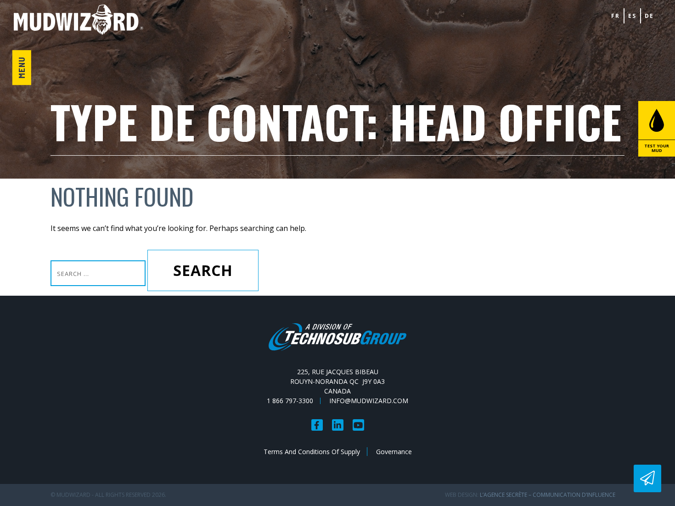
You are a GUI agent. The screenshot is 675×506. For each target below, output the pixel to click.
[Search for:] (99, 273)
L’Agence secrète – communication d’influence (547, 495)
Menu (21, 67)
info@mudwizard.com (368, 401)
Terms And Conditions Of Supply (312, 451)
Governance (394, 451)
